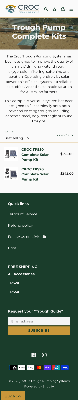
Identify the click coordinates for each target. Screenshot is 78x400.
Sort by (9, 131)
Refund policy (20, 225)
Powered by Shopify (39, 386)
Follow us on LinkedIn (27, 237)
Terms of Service (22, 214)
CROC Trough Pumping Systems (45, 381)
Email (13, 248)
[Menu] (71, 9)
